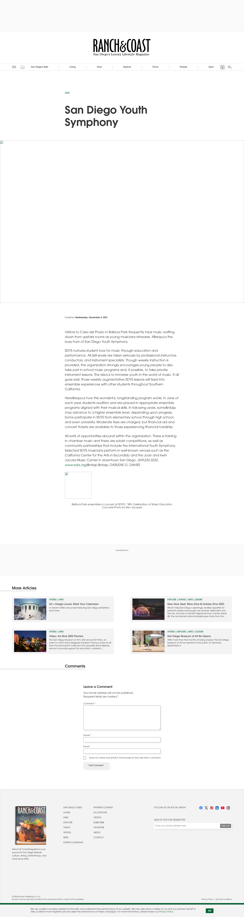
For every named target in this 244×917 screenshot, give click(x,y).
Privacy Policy (207, 899)
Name (87, 736)
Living (66, 813)
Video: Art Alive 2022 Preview (66, 636)
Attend (53, 600)
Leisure (198, 600)
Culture (199, 632)
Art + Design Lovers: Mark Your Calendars (73, 604)
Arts (67, 93)
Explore (171, 600)
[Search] (230, 67)
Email (86, 747)
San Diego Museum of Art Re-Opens (189, 636)
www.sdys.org (75, 465)
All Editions (100, 813)
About (97, 833)
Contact (99, 838)
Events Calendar (73, 843)
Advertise (99, 828)
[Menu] (14, 67)
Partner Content (103, 808)
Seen (65, 838)
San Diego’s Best (72, 808)
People (67, 833)
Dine (65, 818)
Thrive (66, 828)
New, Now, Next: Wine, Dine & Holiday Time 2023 (195, 604)
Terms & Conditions (224, 899)
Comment (89, 704)
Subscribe (99, 823)
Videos (97, 818)
